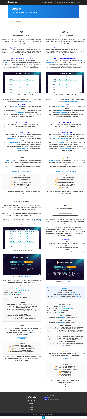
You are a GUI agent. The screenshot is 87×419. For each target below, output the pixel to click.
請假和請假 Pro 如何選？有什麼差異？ (22, 345)
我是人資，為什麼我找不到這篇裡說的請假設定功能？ (22, 347)
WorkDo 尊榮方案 (9, 160)
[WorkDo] (12, 2)
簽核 (11, 358)
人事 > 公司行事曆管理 (13, 66)
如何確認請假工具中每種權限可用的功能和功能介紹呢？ (22, 351)
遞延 (39, 191)
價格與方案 (50, 2)
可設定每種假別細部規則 (14, 142)
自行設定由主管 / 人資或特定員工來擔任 (58, 252)
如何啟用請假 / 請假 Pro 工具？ (22, 185)
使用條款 (31, 407)
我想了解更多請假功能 (66, 376)
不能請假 (18, 356)
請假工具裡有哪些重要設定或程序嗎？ (22, 177)
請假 (24, 191)
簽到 (76, 294)
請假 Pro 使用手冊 (30, 101)
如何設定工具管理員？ (23, 187)
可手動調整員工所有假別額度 (21, 148)
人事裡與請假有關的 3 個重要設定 (14, 223)
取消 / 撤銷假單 (18, 106)
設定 (14, 358)
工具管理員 (26, 290)
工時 (19, 191)
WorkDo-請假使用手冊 (26, 276)
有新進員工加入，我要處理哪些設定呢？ (22, 350)
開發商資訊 (31, 403)
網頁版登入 (73, 2)
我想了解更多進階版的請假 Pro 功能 (22, 182)
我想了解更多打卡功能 (66, 372)
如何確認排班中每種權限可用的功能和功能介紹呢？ (66, 369)
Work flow (12, 356)
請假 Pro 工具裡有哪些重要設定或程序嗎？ (22, 181)
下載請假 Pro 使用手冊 (27, 171)
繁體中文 (78, 2)
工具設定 (38, 356)
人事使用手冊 (32, 330)
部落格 (54, 2)
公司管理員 (19, 290)
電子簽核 (32, 358)
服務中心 (59, 2)
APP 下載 (68, 2)
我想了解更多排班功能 (66, 371)
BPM (6, 356)
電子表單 (36, 358)
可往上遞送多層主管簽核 (18, 112)
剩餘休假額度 (22, 134)
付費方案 (19, 288)
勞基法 (16, 191)
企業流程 (22, 356)
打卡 (71, 292)
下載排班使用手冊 (67, 358)
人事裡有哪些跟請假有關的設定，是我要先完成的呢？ (22, 348)
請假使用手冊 (22, 101)
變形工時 (33, 191)
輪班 (36, 191)
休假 (8, 191)
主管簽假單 (17, 110)
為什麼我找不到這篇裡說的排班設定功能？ (66, 366)
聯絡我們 (63, 2)
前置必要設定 (62, 317)
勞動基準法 (11, 191)
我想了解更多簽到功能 (66, 374)
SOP (9, 356)
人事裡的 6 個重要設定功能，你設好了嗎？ (22, 184)
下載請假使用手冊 (15, 171)
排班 (22, 191)
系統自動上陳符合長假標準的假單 (17, 138)
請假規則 (28, 191)
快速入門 (31, 405)
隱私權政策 (31, 409)
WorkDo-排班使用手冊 (69, 282)
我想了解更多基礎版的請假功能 (22, 179)
